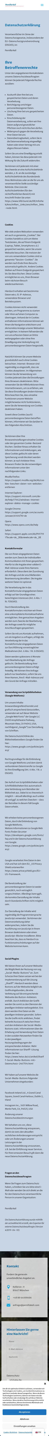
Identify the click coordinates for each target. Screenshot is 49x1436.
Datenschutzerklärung (27, 1432)
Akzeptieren (24, 1412)
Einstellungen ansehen (24, 1426)
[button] (45, 1383)
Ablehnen (24, 1419)
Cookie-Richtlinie (10, 1432)
